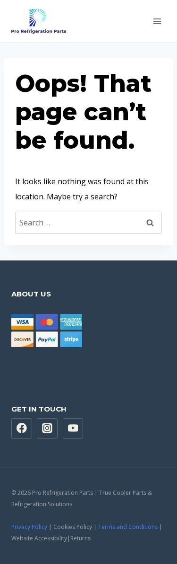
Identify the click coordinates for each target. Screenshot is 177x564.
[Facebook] (21, 428)
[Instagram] (47, 428)
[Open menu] (157, 21)
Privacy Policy (29, 527)
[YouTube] (73, 428)
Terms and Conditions (128, 527)
